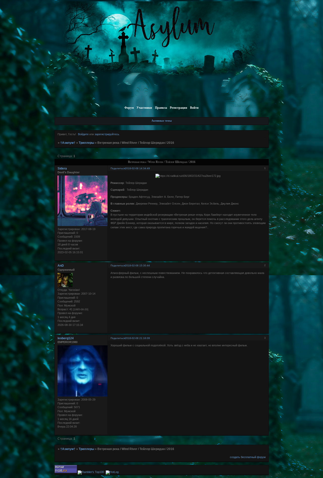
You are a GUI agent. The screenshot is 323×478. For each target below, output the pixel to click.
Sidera (62, 168)
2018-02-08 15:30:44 (137, 265)
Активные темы (161, 120)
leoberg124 (66, 338)
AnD (61, 265)
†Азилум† (67, 143)
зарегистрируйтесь (107, 134)
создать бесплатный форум (248, 457)
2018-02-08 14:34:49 (137, 168)
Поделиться (118, 168)
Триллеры (86, 143)
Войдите (83, 134)
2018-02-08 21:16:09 (137, 338)
